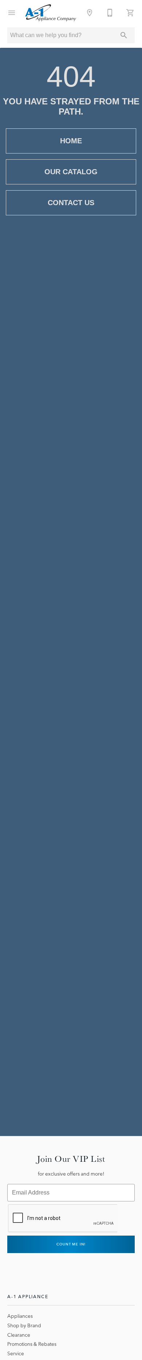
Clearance (18, 1335)
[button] (11, 12)
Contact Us (71, 203)
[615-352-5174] (110, 12)
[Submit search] (124, 35)
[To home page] (50, 13)
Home (71, 141)
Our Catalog (71, 172)
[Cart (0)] (130, 12)
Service (15, 1353)
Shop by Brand (24, 1325)
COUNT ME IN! (71, 1244)
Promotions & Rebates (31, 1344)
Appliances (20, 1316)
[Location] (89, 12)
